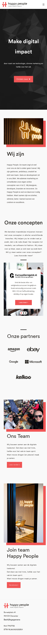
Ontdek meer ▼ (23, 79)
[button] (21, 313)
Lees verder (14, 465)
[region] (23, 289)
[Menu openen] (43, 4)
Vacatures (13, 585)
